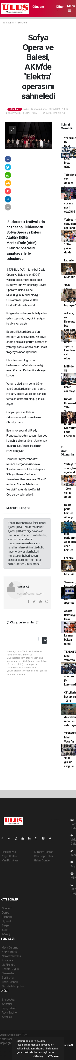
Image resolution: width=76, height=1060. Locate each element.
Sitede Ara (8, 999)
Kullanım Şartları (43, 851)
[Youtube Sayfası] (24, 838)
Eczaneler (8, 960)
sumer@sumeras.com (30, 593)
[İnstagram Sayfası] (17, 838)
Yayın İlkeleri (9, 856)
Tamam (54, 1056)
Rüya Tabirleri (10, 1012)
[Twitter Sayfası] (10, 838)
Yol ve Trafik (9, 951)
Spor (5, 929)
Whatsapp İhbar (43, 856)
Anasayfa (8, 22)
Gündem (38, 7)
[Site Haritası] (45, 838)
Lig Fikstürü (8, 964)
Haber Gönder (42, 860)
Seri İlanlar (8, 977)
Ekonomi (7, 916)
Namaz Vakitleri (11, 956)
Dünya (6, 912)
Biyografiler (9, 1008)
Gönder (45, 640)
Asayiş (6, 934)
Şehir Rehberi (10, 981)
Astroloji (7, 1016)
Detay (39, 1056)
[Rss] (38, 838)
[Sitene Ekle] (51, 838)
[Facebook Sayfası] (3, 838)
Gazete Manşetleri (13, 986)
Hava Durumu (10, 947)
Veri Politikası (10, 860)
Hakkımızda (9, 851)
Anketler (7, 1004)
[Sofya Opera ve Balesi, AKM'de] (28, 134)
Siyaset (6, 921)
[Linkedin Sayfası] (31, 838)
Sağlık (5, 925)
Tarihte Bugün (10, 969)
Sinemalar (8, 973)
